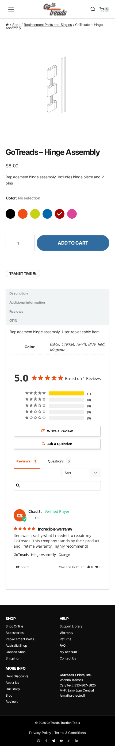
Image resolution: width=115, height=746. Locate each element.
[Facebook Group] (53, 740)
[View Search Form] (93, 9)
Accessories (15, 633)
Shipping (12, 658)
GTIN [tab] (13, 321)
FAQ (63, 645)
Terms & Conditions (70, 733)
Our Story (13, 689)
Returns (65, 639)
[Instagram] (38, 740)
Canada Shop (15, 652)
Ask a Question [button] (60, 443)
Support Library (71, 626)
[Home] (7, 25)
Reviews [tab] (16, 311)
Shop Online (14, 626)
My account (68, 652)
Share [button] (24, 567)
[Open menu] (11, 9)
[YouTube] (61, 740)
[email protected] (72, 695)
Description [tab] (18, 293)
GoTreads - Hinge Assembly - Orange (42, 554)
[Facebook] (46, 740)
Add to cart (73, 243)
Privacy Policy (40, 733)
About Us (12, 683)
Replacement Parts (20, 639)
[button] (90, 567)
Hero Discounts (17, 676)
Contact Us (68, 658)
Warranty (67, 633)
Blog (9, 695)
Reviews (12, 702)
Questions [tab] (56, 461)
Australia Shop (16, 645)
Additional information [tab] (27, 302)
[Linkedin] (76, 740)
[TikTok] (68, 740)
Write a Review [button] (60, 431)
